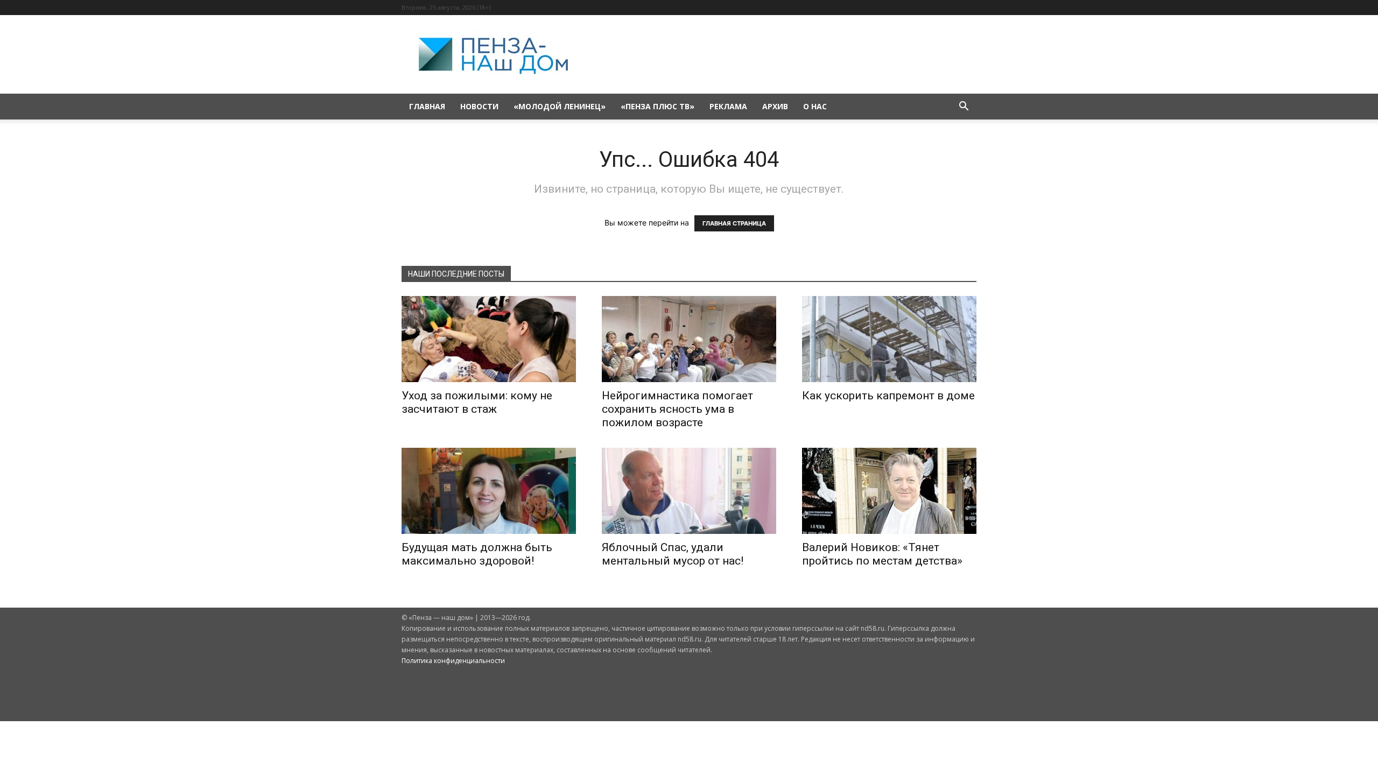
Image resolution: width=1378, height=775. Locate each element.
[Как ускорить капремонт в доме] (889, 339)
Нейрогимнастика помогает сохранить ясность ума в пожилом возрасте (677, 409)
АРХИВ (775, 106)
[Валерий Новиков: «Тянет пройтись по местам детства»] (889, 491)
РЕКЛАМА (728, 106)
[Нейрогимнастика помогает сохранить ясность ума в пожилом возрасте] (689, 339)
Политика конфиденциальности (453, 660)
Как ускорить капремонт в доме (888, 395)
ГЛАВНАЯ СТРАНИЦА (734, 223)
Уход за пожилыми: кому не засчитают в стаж (477, 402)
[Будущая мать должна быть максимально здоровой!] (489, 491)
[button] (963, 107)
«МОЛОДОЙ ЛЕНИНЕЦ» (560, 106)
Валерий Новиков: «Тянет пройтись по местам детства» (882, 554)
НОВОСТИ (479, 106)
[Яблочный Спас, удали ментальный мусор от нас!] (689, 491)
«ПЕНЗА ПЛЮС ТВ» (657, 106)
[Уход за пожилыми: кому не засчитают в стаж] (489, 339)
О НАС (815, 106)
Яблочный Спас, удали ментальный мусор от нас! (672, 554)
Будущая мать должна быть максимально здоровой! (477, 554)
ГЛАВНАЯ (427, 106)
